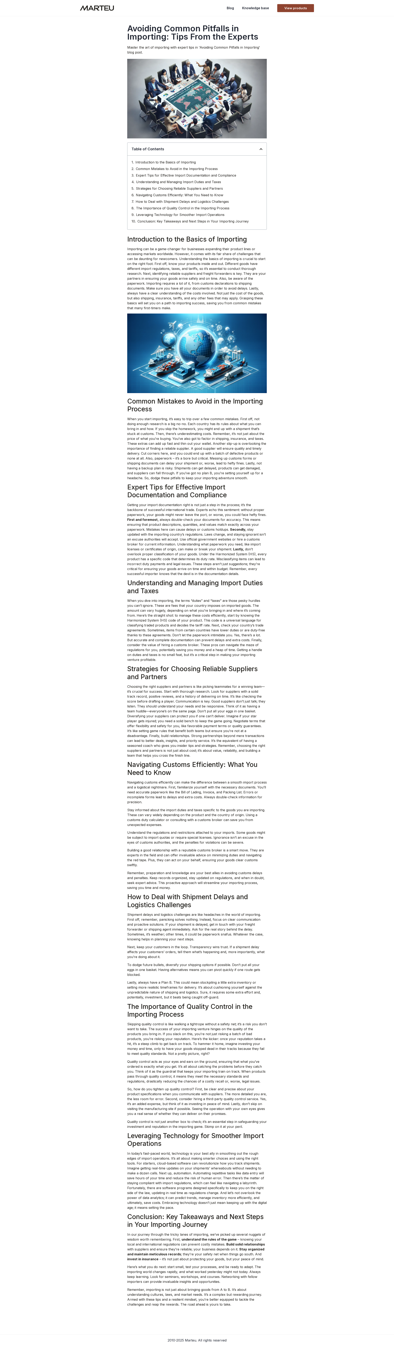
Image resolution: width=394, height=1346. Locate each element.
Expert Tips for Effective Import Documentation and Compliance (186, 175)
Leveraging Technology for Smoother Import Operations (180, 215)
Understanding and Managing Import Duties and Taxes (178, 182)
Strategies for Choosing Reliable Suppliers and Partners (179, 188)
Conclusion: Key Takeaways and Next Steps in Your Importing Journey (193, 221)
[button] (261, 149)
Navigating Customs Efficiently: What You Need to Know (179, 195)
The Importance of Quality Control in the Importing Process (182, 208)
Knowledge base (255, 8)
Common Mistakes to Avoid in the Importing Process (177, 169)
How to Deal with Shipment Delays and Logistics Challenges (182, 202)
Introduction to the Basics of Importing (165, 162)
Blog (230, 8)
